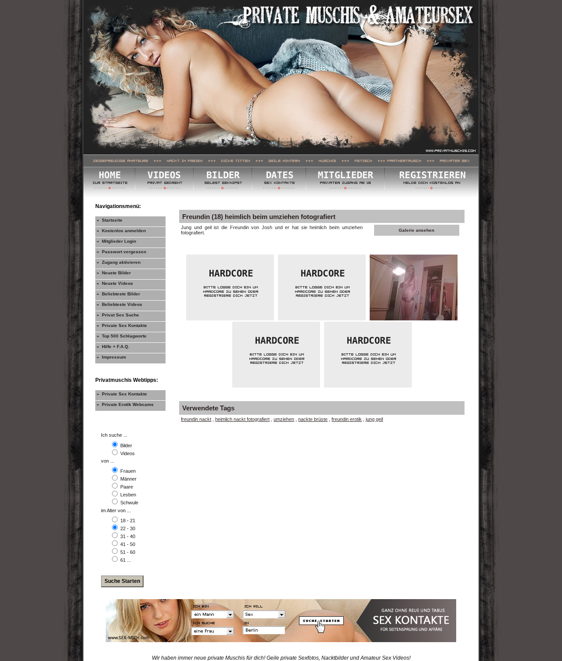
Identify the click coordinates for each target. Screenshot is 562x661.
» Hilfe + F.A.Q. (113, 346)
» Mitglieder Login (116, 241)
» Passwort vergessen (121, 251)
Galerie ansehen (416, 230)
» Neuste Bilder (114, 272)
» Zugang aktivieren (118, 262)
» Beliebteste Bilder (118, 293)
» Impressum (111, 357)
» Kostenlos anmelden (121, 230)
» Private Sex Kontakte (122, 325)
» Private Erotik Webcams (125, 404)
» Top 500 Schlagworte (122, 336)
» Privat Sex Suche (118, 315)
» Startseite (109, 220)
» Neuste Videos (115, 283)
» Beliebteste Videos (119, 304)
